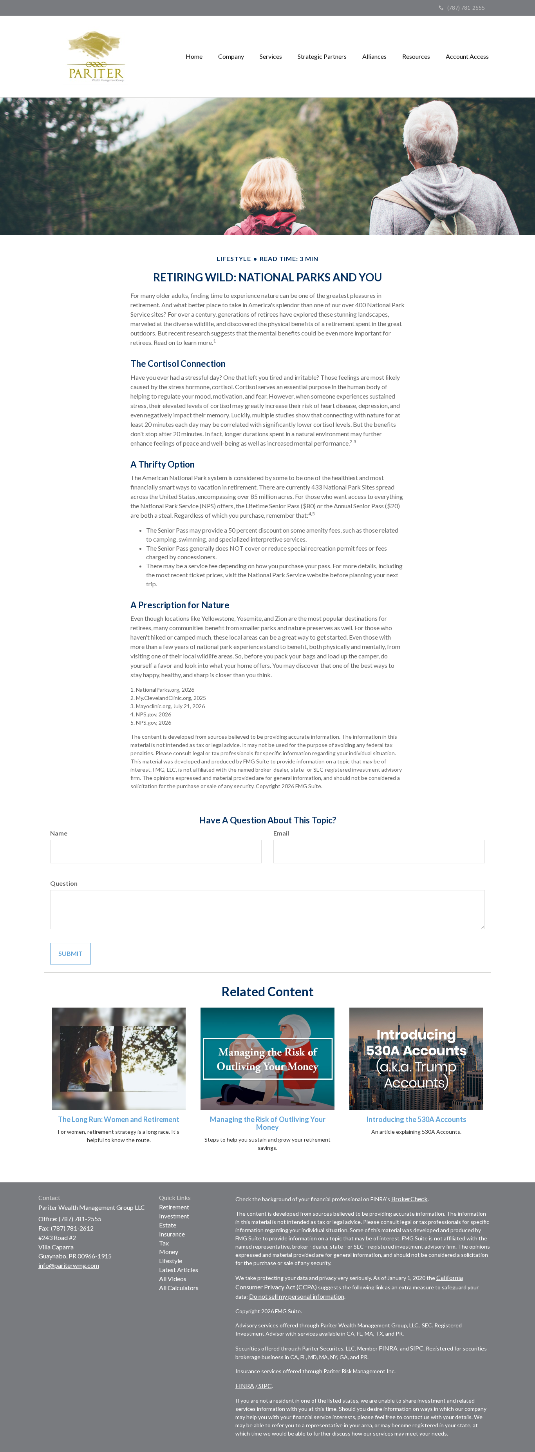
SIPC (416, 1348)
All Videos (172, 1278)
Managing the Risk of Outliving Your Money (267, 1123)
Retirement (174, 1207)
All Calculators (179, 1287)
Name (58, 833)
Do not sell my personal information (296, 1296)
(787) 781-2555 (466, 7)
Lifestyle (170, 1260)
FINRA (388, 1348)
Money (168, 1251)
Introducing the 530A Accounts (416, 1119)
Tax (164, 1243)
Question (64, 883)
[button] (231, 56)
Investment (174, 1216)
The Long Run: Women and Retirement (118, 1119)
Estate (167, 1225)
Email (281, 833)
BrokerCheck (409, 1198)
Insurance (172, 1234)
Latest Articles (178, 1269)
